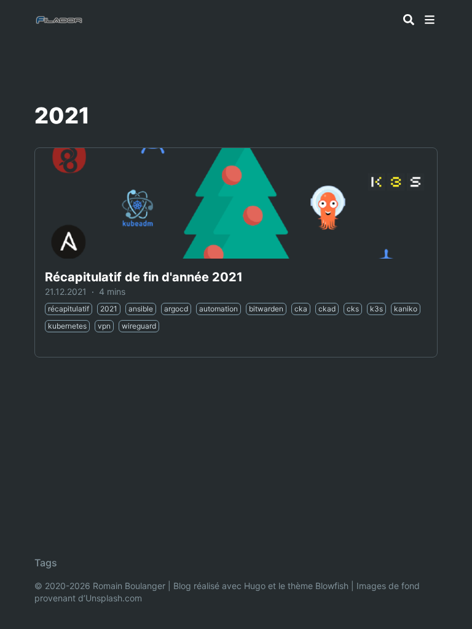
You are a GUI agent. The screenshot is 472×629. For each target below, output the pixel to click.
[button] (429, 19)
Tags (45, 563)
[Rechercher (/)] (408, 19)
